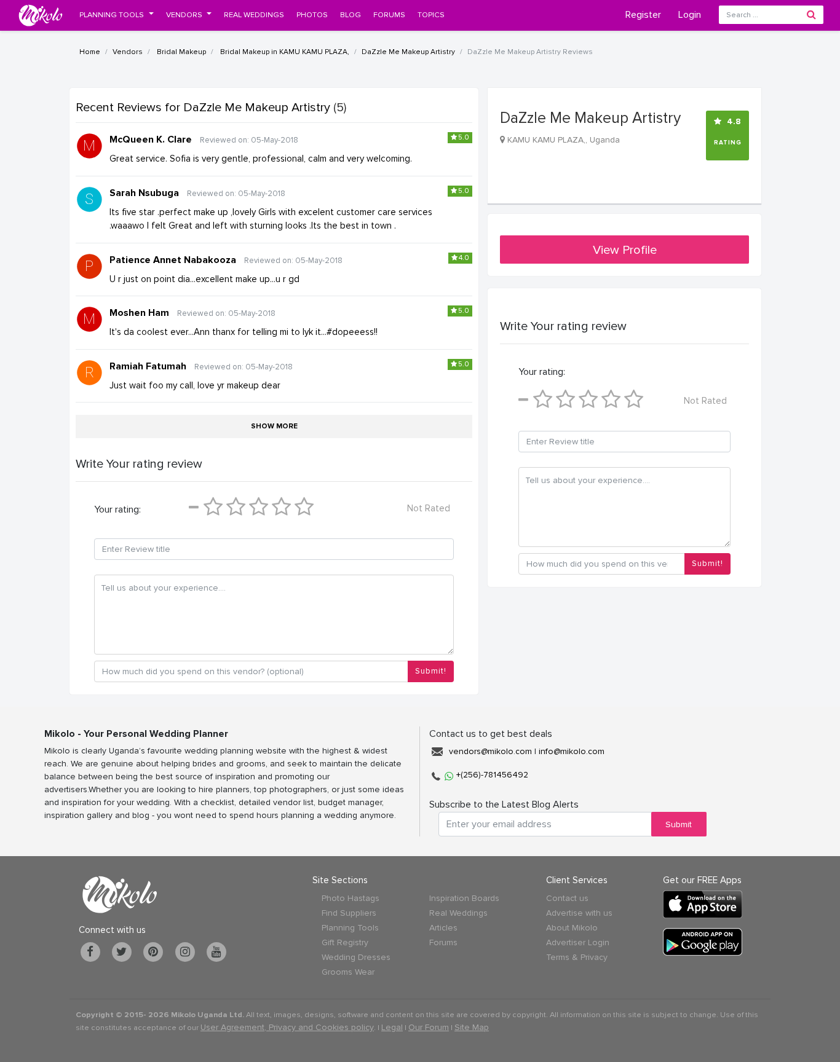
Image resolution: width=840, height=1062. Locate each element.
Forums (443, 942)
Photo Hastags (350, 898)
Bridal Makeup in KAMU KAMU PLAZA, (283, 52)
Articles (443, 927)
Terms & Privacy (577, 957)
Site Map (471, 1027)
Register (643, 15)
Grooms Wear (348, 972)
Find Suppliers (349, 913)
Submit (678, 824)
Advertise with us (579, 913)
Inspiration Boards (464, 898)
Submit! (430, 671)
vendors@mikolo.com (490, 751)
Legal (392, 1027)
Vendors (128, 52)
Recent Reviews (203, 107)
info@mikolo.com (571, 751)
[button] (116, 15)
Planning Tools (350, 927)
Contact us (567, 898)
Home (89, 52)
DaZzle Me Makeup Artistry (408, 52)
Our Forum (428, 1027)
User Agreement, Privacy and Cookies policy (287, 1027)
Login (689, 15)
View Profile (625, 250)
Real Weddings (458, 913)
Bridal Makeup (180, 52)
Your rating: (117, 509)
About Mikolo (572, 927)
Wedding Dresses (356, 957)
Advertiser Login (577, 942)
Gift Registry (345, 942)
